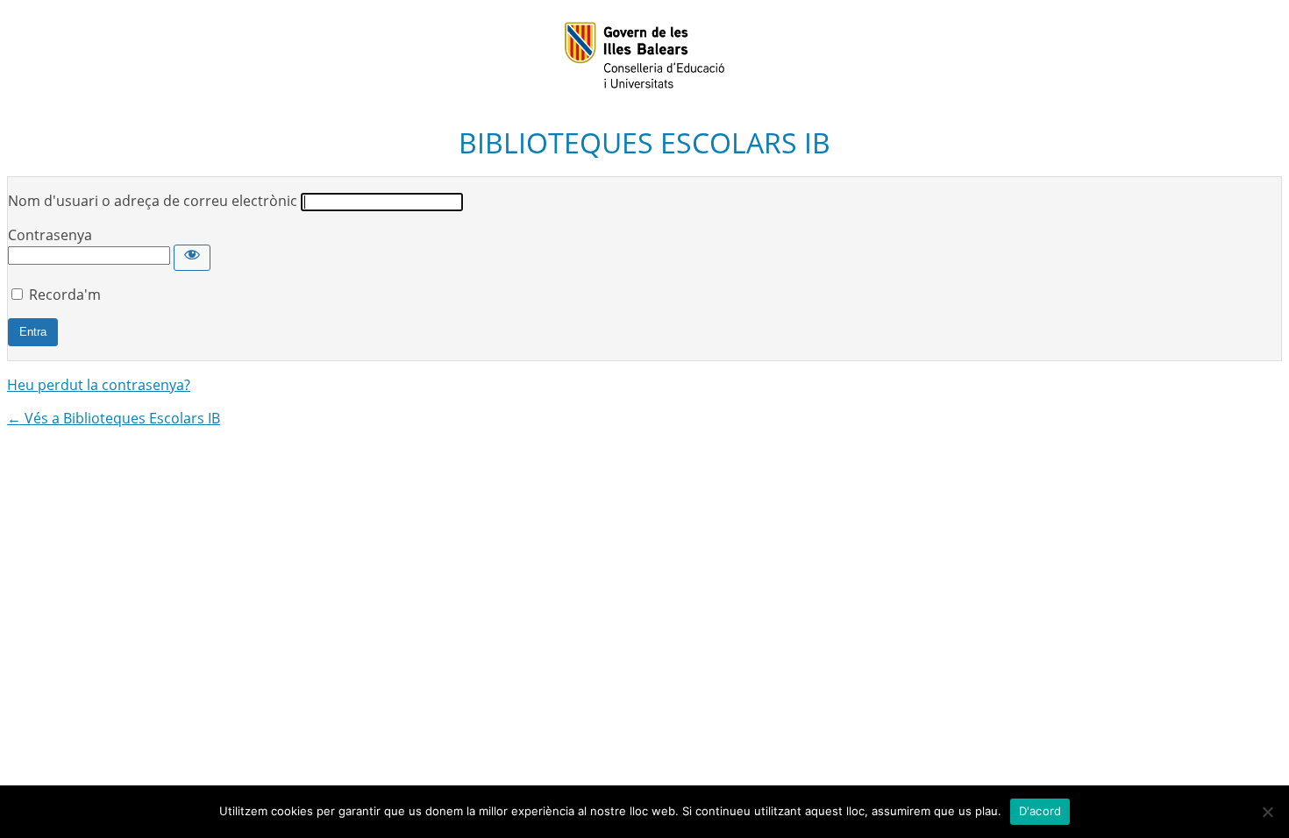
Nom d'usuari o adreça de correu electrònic (152, 200)
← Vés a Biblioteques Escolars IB (113, 418)
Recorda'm (65, 294)
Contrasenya (50, 235)
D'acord (1040, 811)
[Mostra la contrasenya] (192, 258)
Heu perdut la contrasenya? (98, 384)
